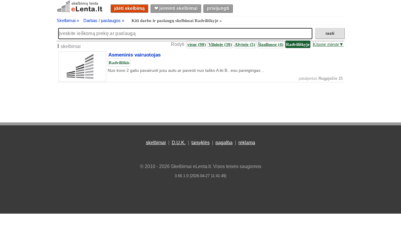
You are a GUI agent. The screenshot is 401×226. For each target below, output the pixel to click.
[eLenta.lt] (80, 11)
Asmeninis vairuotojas (134, 55)
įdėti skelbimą (129, 8)
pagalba (223, 142)
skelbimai (156, 142)
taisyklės (200, 142)
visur (196, 44)
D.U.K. (179, 142)
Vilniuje (220, 44)
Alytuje (245, 44)
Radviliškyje (298, 44)
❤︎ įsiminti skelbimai (176, 8)
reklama (246, 142)
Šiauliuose (270, 44)
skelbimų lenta (84, 3)
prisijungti (218, 8)
